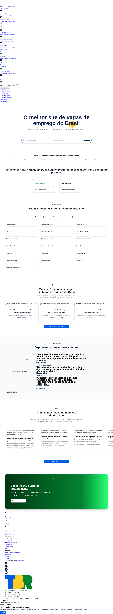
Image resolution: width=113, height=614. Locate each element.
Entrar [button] (2, 51)
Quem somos (8, 538)
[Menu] (1, 82)
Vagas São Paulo (10, 224)
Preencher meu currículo (56, 326)
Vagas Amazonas (80, 253)
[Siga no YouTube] (6, 573)
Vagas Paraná (80, 224)
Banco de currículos (10, 534)
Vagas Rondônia (45, 260)
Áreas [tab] (66, 217)
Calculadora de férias (5, 95)
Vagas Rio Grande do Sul (83, 238)
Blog (6, 548)
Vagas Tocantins (80, 246)
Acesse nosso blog (56, 461)
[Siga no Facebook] (6, 570)
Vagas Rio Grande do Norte (13, 267)
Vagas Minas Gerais (46, 231)
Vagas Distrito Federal (47, 238)
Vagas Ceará (9, 231)
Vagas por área (4, 93)
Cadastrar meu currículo (18, 500)
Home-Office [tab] (77, 217)
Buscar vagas (3, 89)
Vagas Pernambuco (11, 260)
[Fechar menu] (17, 85)
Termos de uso (8, 544)
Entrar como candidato (33, 104)
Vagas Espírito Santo (11, 246)
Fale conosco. (21, 560)
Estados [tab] (37, 217)
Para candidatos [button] (4, 8)
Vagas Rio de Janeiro (82, 231)
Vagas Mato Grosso (11, 238)
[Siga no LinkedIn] (6, 564)
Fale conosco (8, 540)
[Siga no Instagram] (6, 567)
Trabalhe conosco (9, 546)
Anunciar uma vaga (10, 530)
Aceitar (3, 612)
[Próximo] (106, 455)
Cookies (85, 609)
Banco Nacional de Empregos (13, 552)
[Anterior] (102, 455)
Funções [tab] (57, 217)
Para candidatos (4, 87)
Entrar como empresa (47, 104)
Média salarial (3, 99)
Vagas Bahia (44, 253)
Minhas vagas (8, 532)
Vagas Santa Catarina (47, 224)
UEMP (7, 558)
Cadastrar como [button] (4, 66)
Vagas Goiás (79, 260)
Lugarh (7, 556)
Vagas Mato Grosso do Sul (48, 246)
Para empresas (3, 49)
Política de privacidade (11, 542)
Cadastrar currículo (5, 91)
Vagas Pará (9, 253)
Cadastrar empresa (19, 104)
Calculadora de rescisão (6, 97)
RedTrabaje (8, 554)
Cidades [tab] (47, 217)
